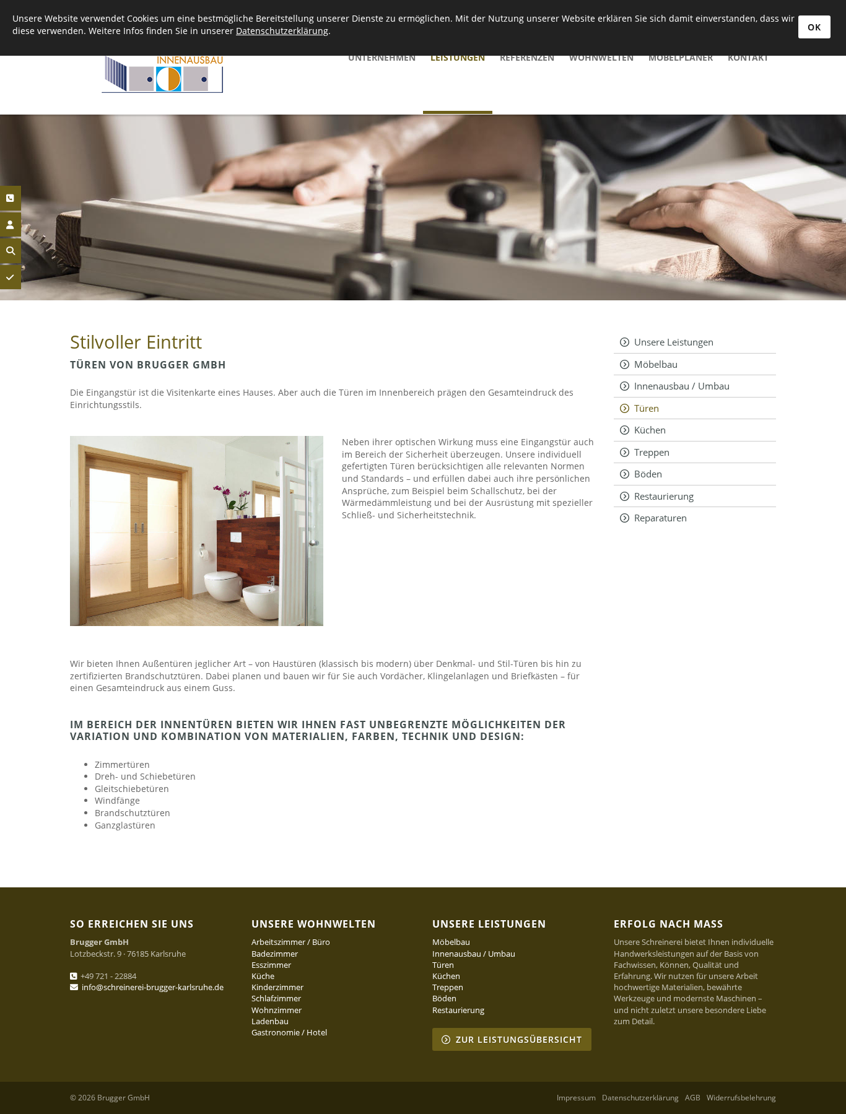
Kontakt (748, 57)
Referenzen (527, 57)
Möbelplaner (680, 57)
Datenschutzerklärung (640, 1098)
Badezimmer (274, 953)
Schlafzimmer (276, 998)
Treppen (651, 452)
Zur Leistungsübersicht (519, 1039)
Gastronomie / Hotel (289, 1032)
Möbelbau (656, 364)
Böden (648, 474)
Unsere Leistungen (673, 342)
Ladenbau (270, 1021)
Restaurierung (664, 496)
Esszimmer (271, 964)
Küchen (650, 430)
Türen (646, 408)
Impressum (576, 1098)
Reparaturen (660, 517)
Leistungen (457, 57)
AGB (692, 1098)
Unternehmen (382, 57)
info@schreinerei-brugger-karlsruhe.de (153, 987)
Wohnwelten (601, 57)
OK (814, 27)
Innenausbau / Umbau (682, 386)
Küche (262, 975)
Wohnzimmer (276, 1010)
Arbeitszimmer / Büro (290, 941)
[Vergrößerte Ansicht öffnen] (196, 531)
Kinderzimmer (277, 987)
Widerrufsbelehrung (741, 1098)
